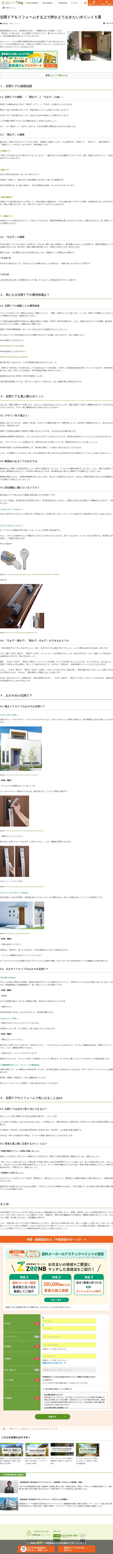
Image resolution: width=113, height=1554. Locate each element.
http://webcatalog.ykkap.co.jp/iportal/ (14, 357)
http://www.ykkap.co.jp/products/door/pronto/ (18, 933)
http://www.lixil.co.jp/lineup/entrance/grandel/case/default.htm (22, 775)
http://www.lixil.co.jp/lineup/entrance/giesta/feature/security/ (21, 632)
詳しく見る (56, 1299)
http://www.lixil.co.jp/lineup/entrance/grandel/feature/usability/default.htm (25, 830)
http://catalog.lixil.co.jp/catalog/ (12, 346)
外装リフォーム (10, 8)
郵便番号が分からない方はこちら (52, 1363)
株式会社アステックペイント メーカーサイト (37, 1539)
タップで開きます (59, 75)
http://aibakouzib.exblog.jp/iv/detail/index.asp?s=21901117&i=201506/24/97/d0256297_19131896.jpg (32, 574)
